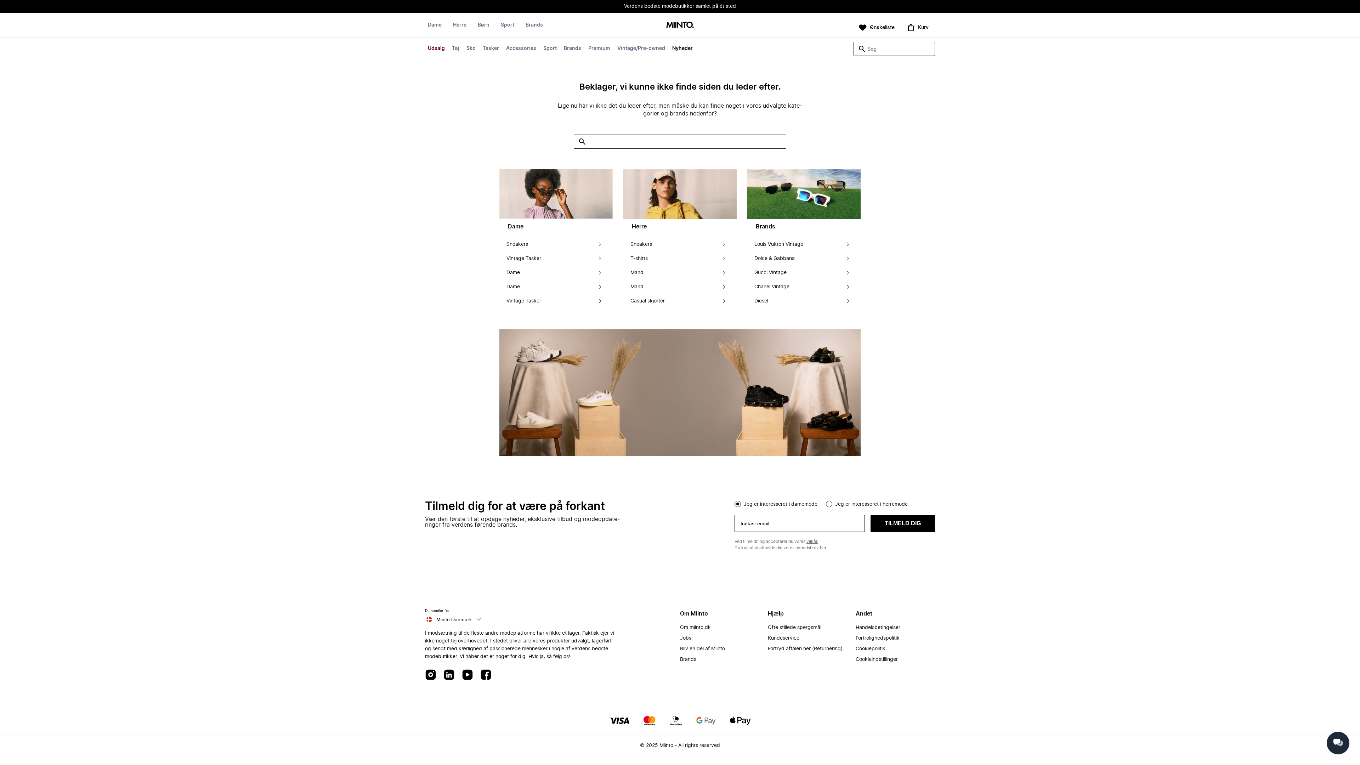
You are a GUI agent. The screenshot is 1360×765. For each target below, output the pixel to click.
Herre (459, 25)
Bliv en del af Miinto (702, 648)
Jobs (685, 638)
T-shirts (639, 258)
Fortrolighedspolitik (878, 638)
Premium (599, 48)
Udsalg (436, 48)
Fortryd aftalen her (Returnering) (805, 648)
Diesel (761, 301)
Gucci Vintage (770, 272)
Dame (435, 25)
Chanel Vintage (771, 286)
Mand (637, 272)
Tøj (455, 48)
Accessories (521, 48)
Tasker (491, 48)
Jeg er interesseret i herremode (871, 504)
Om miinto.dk (695, 627)
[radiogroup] (835, 503)
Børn (483, 25)
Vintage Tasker (523, 258)
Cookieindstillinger (877, 659)
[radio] (738, 504)
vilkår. (812, 541)
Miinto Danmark (454, 619)
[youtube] (467, 675)
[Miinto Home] (680, 25)
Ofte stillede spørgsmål (794, 627)
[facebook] (486, 675)
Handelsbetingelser (878, 627)
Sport (550, 48)
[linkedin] (449, 675)
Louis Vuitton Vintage (778, 244)
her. (823, 548)
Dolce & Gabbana (774, 258)
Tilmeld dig (903, 523)
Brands (572, 48)
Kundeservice (783, 638)
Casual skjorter (647, 301)
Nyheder (682, 48)
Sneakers (517, 244)
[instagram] (430, 675)
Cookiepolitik (870, 648)
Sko (471, 48)
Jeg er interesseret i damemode (780, 504)
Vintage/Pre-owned (641, 48)
